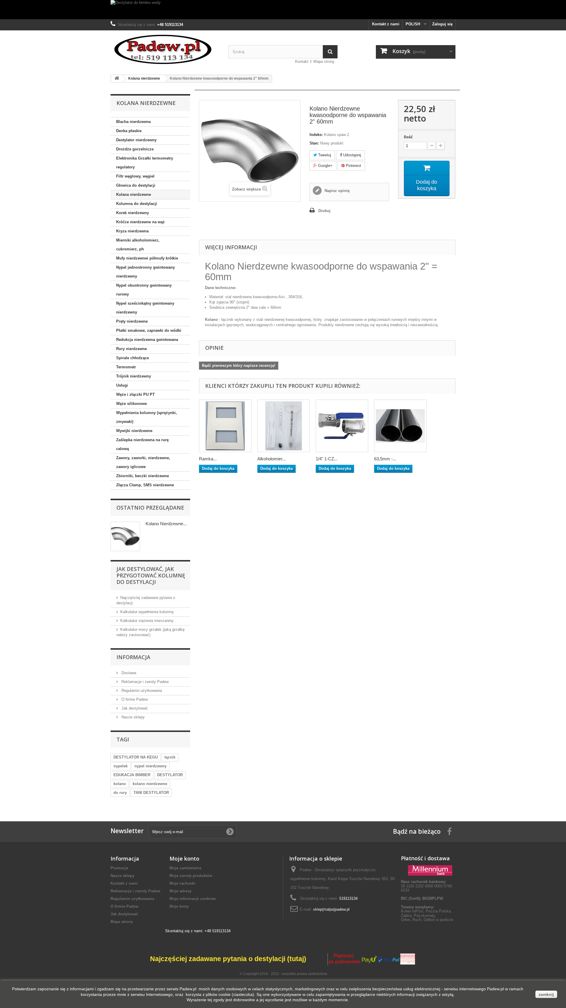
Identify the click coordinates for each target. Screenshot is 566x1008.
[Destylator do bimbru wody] (283, 9)
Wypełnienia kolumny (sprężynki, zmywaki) (146, 417)
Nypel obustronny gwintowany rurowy (144, 289)
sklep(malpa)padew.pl (331, 909)
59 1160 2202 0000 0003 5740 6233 (426, 885)
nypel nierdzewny (150, 766)
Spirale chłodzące (132, 358)
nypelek (120, 766)
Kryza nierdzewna (132, 231)
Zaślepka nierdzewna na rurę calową (142, 444)
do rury (120, 792)
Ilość (408, 137)
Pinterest (353, 165)
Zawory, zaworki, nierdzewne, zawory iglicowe (143, 462)
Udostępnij (351, 155)
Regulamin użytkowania (141, 690)
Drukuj (324, 211)
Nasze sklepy (132, 717)
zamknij (546, 994)
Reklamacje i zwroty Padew (144, 681)
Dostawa (128, 673)
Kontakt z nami (385, 24)
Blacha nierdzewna (133, 121)
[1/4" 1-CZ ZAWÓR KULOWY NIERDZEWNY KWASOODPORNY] (342, 426)
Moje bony (179, 906)
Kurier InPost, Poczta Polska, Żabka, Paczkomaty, (426, 913)
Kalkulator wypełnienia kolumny (147, 612)
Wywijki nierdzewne (134, 431)
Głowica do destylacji (135, 185)
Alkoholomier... (271, 458)
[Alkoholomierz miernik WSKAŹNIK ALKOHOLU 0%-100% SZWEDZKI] (283, 426)
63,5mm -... (385, 458)
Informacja (133, 657)
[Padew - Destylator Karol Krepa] (165, 49)
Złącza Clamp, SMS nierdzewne (145, 485)
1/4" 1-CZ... (327, 458)
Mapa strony (324, 61)
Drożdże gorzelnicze (135, 149)
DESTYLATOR (170, 775)
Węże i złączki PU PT (135, 394)
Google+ (325, 165)
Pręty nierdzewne (132, 321)
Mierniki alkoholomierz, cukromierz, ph (137, 244)
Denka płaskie (129, 131)
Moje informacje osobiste (193, 899)
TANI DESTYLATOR (151, 792)
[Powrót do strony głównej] (116, 78)
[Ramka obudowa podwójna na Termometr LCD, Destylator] (225, 426)
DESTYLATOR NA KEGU (135, 757)
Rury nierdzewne (131, 349)
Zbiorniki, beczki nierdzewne (142, 476)
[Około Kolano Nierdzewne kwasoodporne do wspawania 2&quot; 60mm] (125, 536)
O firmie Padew (134, 699)
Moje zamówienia (185, 868)
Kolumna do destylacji (136, 203)
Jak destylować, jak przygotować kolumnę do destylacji (150, 575)
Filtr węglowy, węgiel (135, 176)
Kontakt (301, 61)
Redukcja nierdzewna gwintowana (147, 339)
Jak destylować (134, 708)
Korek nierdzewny (132, 213)
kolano (119, 784)
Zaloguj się (442, 24)
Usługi (122, 385)
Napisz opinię (336, 190)
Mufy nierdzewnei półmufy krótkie (147, 258)
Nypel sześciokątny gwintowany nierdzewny (145, 307)
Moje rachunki (182, 883)
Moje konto (184, 858)
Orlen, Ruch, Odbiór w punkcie (427, 919)
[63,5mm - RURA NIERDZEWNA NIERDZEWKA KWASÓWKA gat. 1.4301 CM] (400, 426)
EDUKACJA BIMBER (131, 775)
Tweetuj (324, 155)
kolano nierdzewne (150, 784)
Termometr (126, 367)
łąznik (169, 757)
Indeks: (316, 134)
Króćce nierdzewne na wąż (140, 222)
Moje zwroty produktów (191, 876)
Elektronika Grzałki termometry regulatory (144, 162)
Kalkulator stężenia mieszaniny (147, 620)
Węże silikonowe (131, 403)
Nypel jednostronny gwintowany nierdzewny (145, 271)
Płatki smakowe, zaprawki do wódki (148, 330)
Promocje (119, 868)
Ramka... (208, 458)
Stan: (314, 143)
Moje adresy (181, 891)
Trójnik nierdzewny (133, 376)
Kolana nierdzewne (133, 194)
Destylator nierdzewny (136, 140)
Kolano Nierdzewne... (166, 523)
